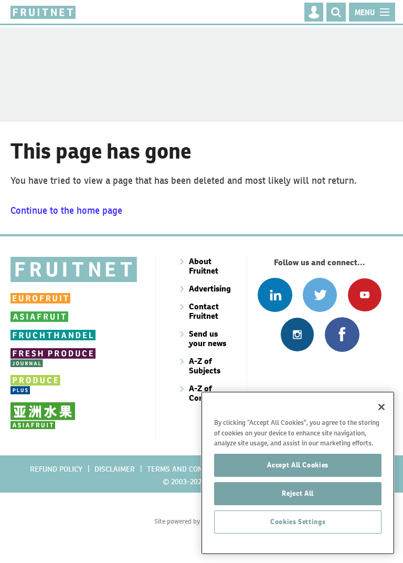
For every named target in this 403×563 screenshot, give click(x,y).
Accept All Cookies (297, 465)
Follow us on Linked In (275, 295)
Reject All (298, 493)
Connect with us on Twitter (320, 295)
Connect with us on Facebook (342, 334)
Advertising (210, 288)
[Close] (381, 407)
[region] (298, 473)
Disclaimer (114, 469)
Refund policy (56, 469)
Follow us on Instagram (297, 334)
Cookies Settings (298, 521)
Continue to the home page (66, 210)
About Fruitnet (203, 266)
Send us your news (207, 338)
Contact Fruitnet (204, 311)
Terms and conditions (188, 469)
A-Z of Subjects (204, 366)
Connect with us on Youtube (364, 295)
